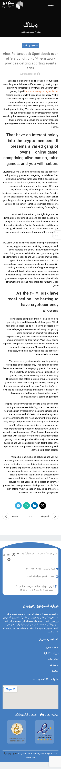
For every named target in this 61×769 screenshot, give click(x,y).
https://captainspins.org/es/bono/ (41, 91)
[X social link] (42, 505)
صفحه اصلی (52, 647)
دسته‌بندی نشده (27, 32)
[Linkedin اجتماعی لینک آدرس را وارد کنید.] (34, 505)
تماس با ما (53, 659)
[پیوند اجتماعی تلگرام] (18, 505)
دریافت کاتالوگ (50, 653)
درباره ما (54, 665)
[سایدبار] (57, 235)
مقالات (55, 671)
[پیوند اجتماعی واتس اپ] (26, 505)
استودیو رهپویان (10, 753)
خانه (39, 32)
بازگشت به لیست (30, 516)
